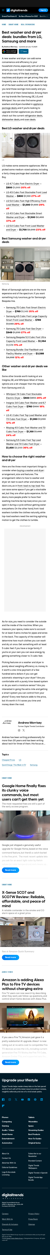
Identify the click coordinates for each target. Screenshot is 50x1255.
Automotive (7, 1143)
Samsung (33, 765)
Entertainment (8, 1138)
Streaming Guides (36, 1130)
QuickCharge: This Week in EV (14, 765)
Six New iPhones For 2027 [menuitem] (28, 16)
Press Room (33, 1219)
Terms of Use (7, 1229)
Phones (5, 1117)
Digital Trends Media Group (15, 1238)
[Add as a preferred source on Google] (9, 51)
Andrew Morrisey (11, 47)
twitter (23, 730)
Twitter (16, 1099)
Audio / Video (8, 1130)
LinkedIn (41, 1099)
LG (20, 760)
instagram (19, 730)
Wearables (33, 1121)
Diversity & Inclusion (10, 1224)
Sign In (43, 10)
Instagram (9, 1099)
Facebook (3, 1099)
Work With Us (7, 1219)
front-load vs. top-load (29, 485)
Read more (10, 870)
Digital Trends (14, 13)
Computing (7, 1121)
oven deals (30, 119)
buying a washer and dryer (30, 470)
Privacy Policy (33, 1214)
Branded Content (35, 1161)
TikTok (29, 1099)
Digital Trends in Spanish (38, 1173)
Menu (3, 10)
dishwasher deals (10, 119)
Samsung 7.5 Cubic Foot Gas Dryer (24, 328)
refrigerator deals (33, 115)
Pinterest (35, 1099)
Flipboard (3, 1106)
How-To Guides (34, 1138)
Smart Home (7, 1134)
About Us (5, 1153)
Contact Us (6, 1158)
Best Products (34, 1134)
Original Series (34, 1143)
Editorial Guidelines (9, 1167)
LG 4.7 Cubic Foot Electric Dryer (23, 183)
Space (31, 1126)
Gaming (5, 1126)
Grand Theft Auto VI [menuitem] (9, 16)
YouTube (22, 1099)
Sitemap (31, 1224)
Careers (5, 1214)
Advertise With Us (9, 1163)
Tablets (31, 1117)
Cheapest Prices (8, 760)
